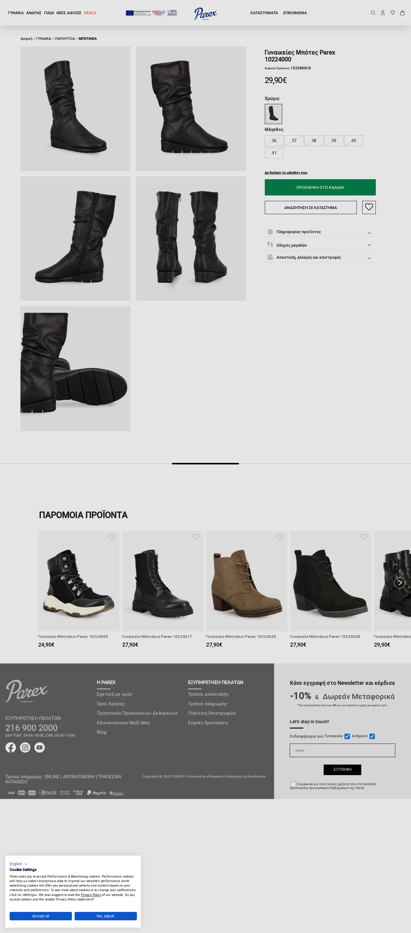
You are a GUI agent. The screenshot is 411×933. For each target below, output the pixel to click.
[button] (19, 864)
